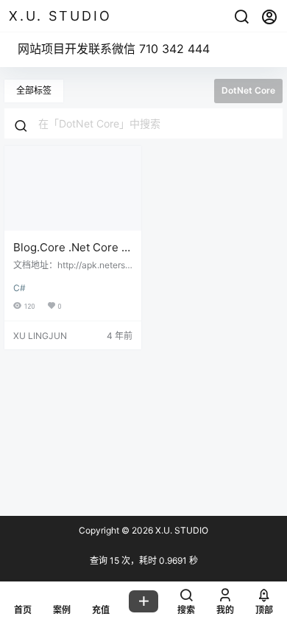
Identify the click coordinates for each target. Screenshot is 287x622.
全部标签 (34, 90)
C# (19, 287)
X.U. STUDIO (180, 530)
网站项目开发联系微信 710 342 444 (114, 48)
